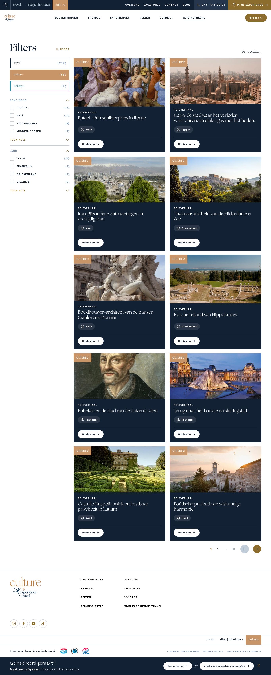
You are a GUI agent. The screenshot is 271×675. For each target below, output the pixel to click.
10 (233, 549)
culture (60, 4)
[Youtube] (33, 623)
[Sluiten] (259, 666)
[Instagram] (14, 623)
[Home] (5, 5)
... (225, 549)
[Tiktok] (43, 623)
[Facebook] (23, 623)
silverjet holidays (38, 4)
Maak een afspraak (24, 669)
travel (17, 4)
